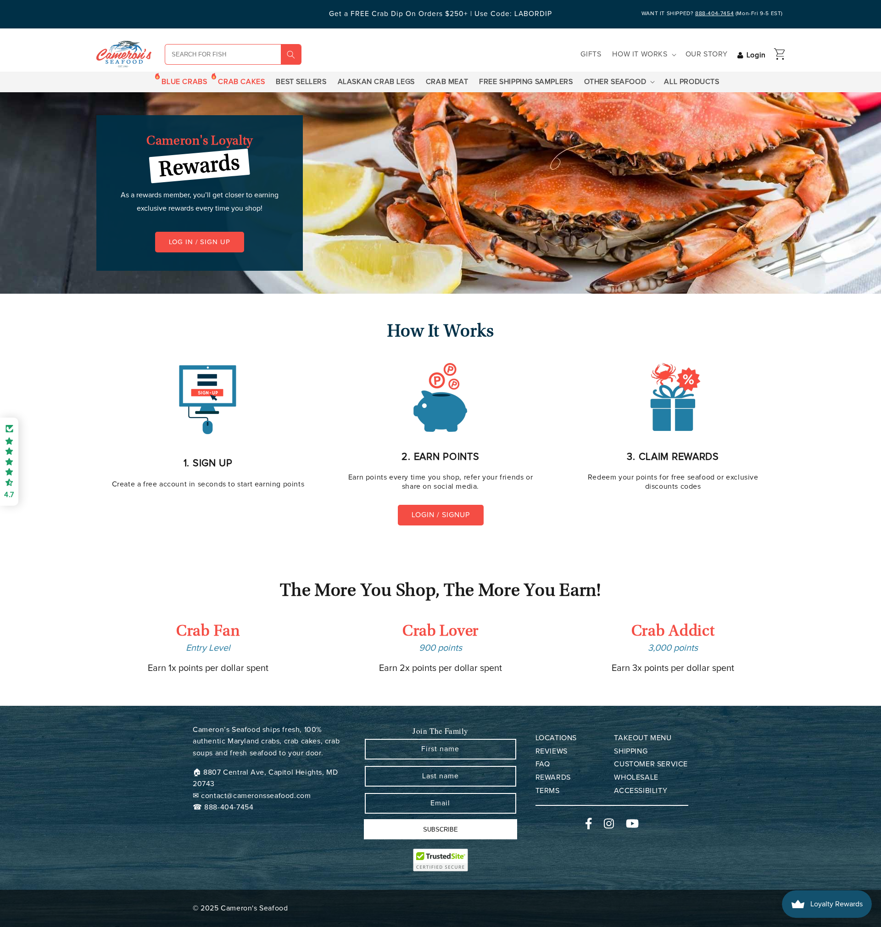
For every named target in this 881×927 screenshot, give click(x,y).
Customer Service (651, 764)
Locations (556, 738)
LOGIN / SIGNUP (441, 515)
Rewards (553, 777)
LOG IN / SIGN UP (199, 242)
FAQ (542, 764)
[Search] (291, 55)
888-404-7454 (714, 14)
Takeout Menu (642, 738)
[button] (643, 54)
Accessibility (640, 790)
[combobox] (212, 54)
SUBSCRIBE (440, 829)
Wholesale (636, 777)
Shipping (630, 751)
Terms (547, 790)
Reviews (551, 751)
